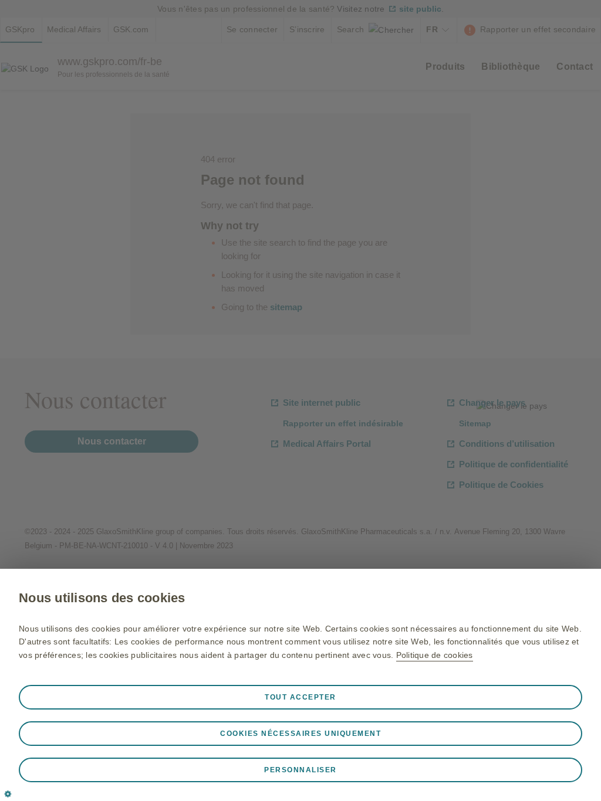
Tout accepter (300, 697)
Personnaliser (300, 770)
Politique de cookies (434, 655)
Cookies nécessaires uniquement (300, 733)
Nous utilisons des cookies (102, 597)
